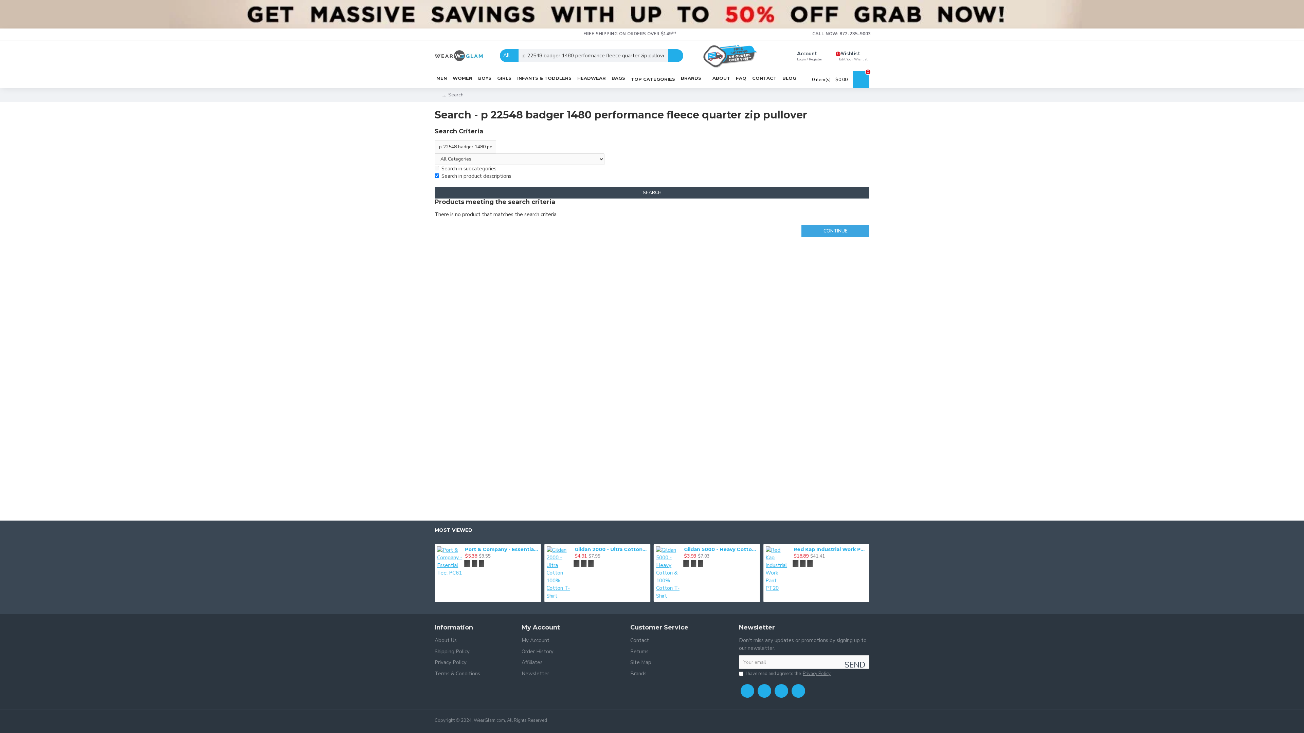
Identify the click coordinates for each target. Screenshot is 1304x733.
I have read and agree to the (788, 674)
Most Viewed (453, 530)
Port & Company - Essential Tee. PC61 (502, 549)
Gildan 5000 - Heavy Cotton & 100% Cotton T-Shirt (721, 549)
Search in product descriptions (476, 176)
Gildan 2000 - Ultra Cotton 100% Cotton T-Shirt (611, 549)
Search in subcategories (468, 168)
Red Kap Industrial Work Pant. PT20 (830, 549)
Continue (835, 231)
